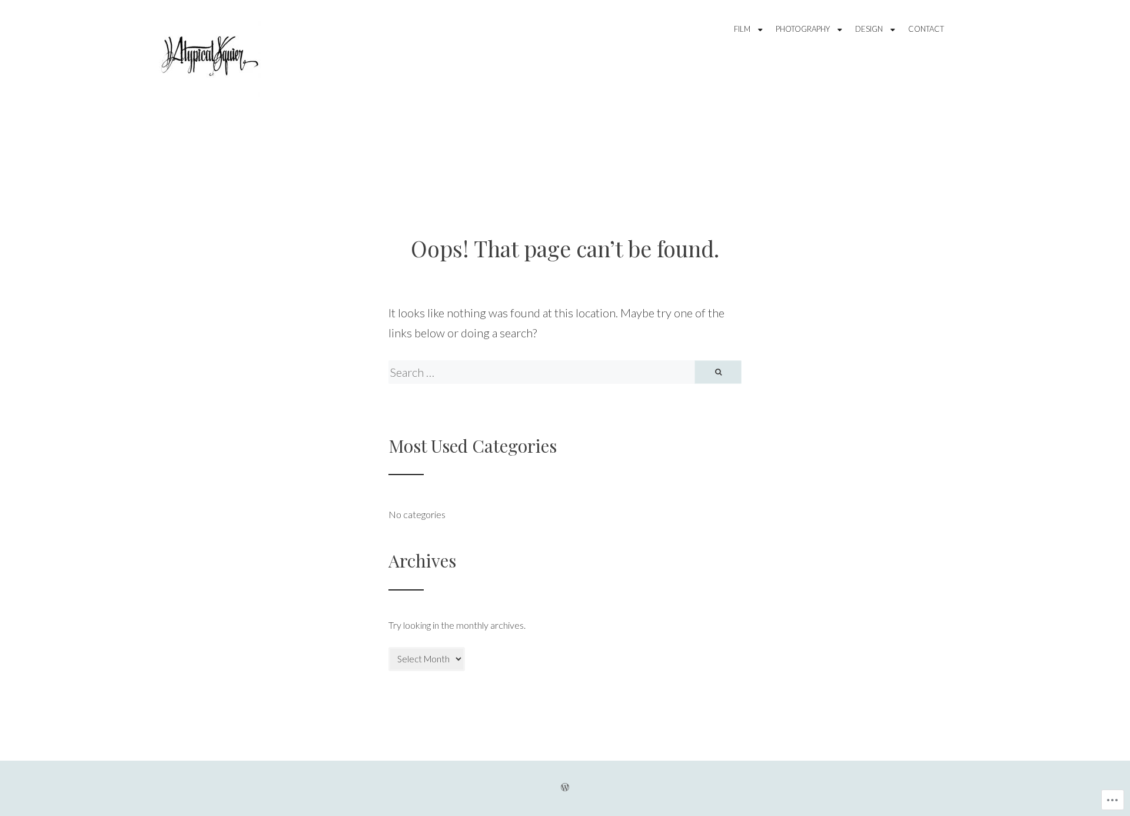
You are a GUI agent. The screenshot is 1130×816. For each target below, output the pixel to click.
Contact (926, 29)
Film (742, 29)
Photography (803, 29)
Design (869, 29)
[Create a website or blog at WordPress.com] (565, 788)
